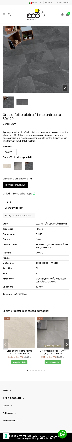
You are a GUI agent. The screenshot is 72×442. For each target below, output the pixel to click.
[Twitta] (7, 202)
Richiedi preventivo (15, 184)
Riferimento (9, 294)
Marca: (6, 124)
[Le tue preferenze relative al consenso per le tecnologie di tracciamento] (6, 436)
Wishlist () (63, 2)
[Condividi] (4, 202)
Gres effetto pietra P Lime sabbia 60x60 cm (19, 352)
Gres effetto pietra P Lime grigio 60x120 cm (53, 352)
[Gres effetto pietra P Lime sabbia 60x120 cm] (7, 165)
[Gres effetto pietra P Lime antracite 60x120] (29, 165)
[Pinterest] (11, 202)
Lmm (13, 123)
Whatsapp (26, 193)
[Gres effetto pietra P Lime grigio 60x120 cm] (18, 165)
